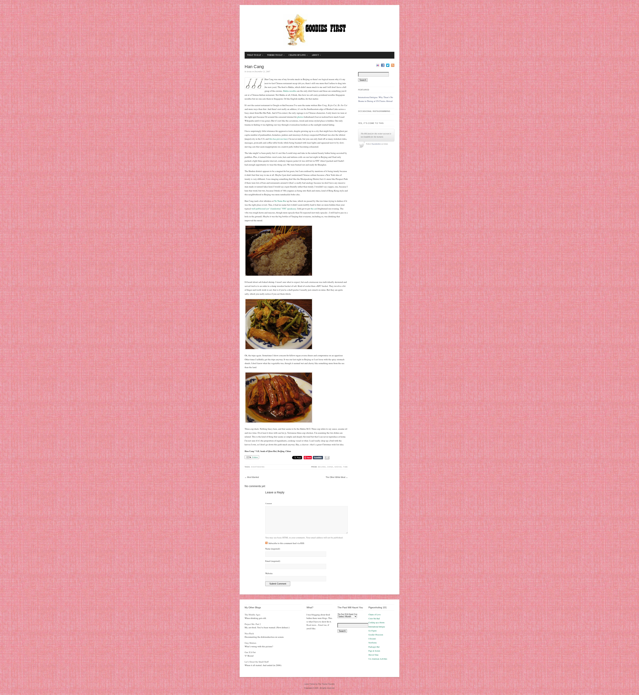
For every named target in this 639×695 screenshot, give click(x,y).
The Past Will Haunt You (347, 614)
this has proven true (278, 138)
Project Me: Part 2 (253, 624)
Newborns (372, 642)
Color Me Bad (374, 618)
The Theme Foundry (326, 684)
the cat (314, 208)
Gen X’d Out (250, 652)
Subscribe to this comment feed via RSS (286, 543)
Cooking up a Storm (376, 622)
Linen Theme (310, 684)
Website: (269, 573)
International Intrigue (376, 626)
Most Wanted (253, 477)
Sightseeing (258, 467)
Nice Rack (249, 633)
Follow (255, 457)
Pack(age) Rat (373, 646)
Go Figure (372, 630)
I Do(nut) (372, 638)
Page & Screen (374, 650)
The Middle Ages (252, 614)
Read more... (312, 624)
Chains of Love (374, 614)
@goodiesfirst (376, 144)
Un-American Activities (377, 658)
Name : (272, 549)
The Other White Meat (335, 477)
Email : (273, 561)
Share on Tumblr (318, 457)
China (330, 467)
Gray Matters (250, 642)
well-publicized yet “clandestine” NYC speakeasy (273, 208)
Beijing (322, 467)
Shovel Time (341, 467)
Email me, (322, 624)
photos (300, 116)
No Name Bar (280, 200)
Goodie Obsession (375, 634)
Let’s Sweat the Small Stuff (257, 661)
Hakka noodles (290, 90)
